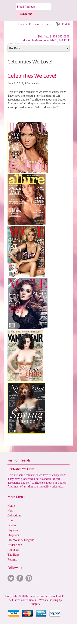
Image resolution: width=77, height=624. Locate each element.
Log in (21, 24)
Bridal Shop (14, 544)
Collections (14, 515)
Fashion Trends (19, 460)
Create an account (39, 24)
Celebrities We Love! (31, 76)
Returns (12, 559)
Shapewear (14, 535)
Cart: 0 (66, 24)
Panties (11, 525)
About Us (13, 549)
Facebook (19, 578)
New (10, 510)
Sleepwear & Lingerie (20, 540)
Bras (10, 520)
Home (11, 505)
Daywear (12, 530)
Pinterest (28, 578)
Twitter (10, 578)
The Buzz (13, 554)
